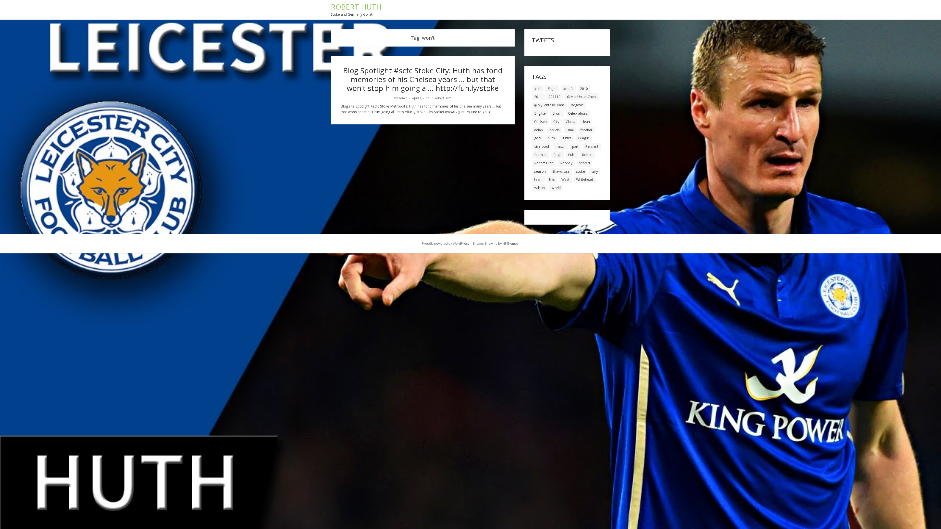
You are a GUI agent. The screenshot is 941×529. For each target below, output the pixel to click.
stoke (580, 171)
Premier (540, 154)
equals (554, 130)
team (538, 179)
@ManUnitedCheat (582, 96)
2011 (538, 96)
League (584, 138)
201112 (554, 96)
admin (402, 98)
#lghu (552, 88)
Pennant (591, 146)
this (552, 179)
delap (538, 130)
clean (586, 121)
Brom (556, 113)
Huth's (566, 138)
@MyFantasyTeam (549, 105)
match (561, 146)
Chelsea (540, 121)
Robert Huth (442, 98)
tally (595, 171)
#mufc (568, 88)
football (586, 130)
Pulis (571, 154)
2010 (584, 88)
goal (537, 138)
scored (584, 163)
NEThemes (511, 243)
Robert (587, 154)
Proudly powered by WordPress (446, 243)
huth (551, 138)
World (556, 187)
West (565, 179)
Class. (570, 121)
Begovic (577, 105)
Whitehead (584, 179)
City (556, 121)
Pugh (557, 154)
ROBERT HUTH (356, 7)
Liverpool (541, 146)
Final (570, 130)
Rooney (566, 163)
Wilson (539, 187)
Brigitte (540, 113)
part (575, 146)
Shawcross (561, 171)
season (540, 171)
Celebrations (578, 113)
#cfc (537, 88)
